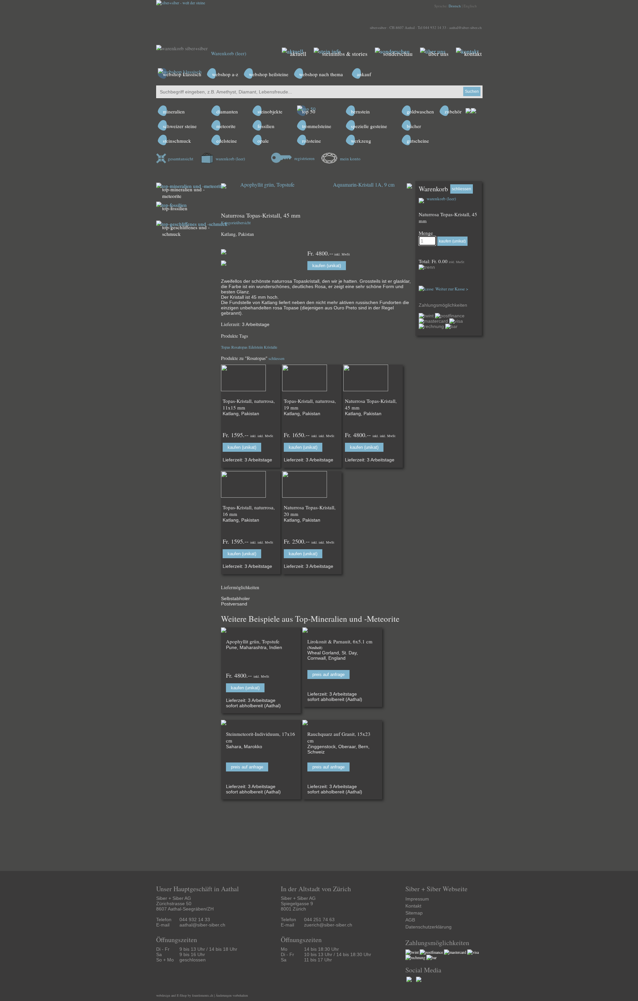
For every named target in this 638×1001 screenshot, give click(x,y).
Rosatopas (239, 347)
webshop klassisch (182, 74)
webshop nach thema (321, 74)
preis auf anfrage (328, 674)
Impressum (417, 899)
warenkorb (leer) (230, 159)
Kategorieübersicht (236, 222)
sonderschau (398, 54)
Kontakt (413, 906)
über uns (438, 54)
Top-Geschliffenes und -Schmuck (186, 230)
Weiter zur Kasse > (451, 289)
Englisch (470, 5)
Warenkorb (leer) (228, 53)
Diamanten (227, 111)
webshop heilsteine (268, 74)
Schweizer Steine (180, 126)
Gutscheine (418, 140)
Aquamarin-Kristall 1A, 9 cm (363, 184)
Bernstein (360, 111)
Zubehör (453, 111)
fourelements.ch (202, 995)
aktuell (298, 54)
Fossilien (266, 126)
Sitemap (414, 913)
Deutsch (455, 5)
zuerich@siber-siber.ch (328, 924)
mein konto (350, 159)
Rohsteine (311, 140)
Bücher (414, 126)
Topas (225, 347)
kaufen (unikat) (326, 265)
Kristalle (270, 347)
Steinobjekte (270, 111)
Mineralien (174, 111)
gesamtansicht (180, 159)
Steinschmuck (177, 140)
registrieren (304, 158)
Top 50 (308, 111)
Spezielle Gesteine (369, 126)
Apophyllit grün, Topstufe (267, 184)
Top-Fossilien (174, 208)
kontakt (473, 54)
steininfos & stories (345, 54)
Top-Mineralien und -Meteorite (183, 192)
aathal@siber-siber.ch (465, 27)
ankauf (364, 74)
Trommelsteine (316, 126)
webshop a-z (225, 74)
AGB (410, 919)
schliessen (276, 358)
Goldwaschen (420, 111)
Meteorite (226, 126)
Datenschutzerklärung (428, 926)
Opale (263, 140)
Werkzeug (361, 140)
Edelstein (256, 347)
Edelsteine (226, 140)
